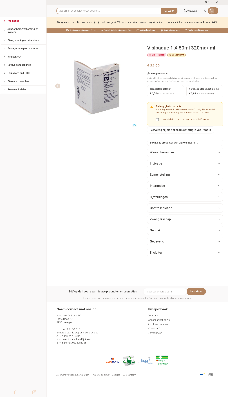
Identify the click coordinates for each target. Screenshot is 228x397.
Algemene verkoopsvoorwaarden (72, 375)
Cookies (116, 375)
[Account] (204, 10)
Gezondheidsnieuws (159, 319)
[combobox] (108, 11)
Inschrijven (196, 291)
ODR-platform (129, 375)
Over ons (153, 315)
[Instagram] (34, 392)
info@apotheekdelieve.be (84, 332)
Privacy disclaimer (101, 375)
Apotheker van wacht (159, 324)
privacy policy (184, 298)
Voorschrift (154, 328)
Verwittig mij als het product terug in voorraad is (180, 129)
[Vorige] (57, 86)
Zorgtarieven (155, 332)
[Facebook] (14, 392)
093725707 (73, 329)
